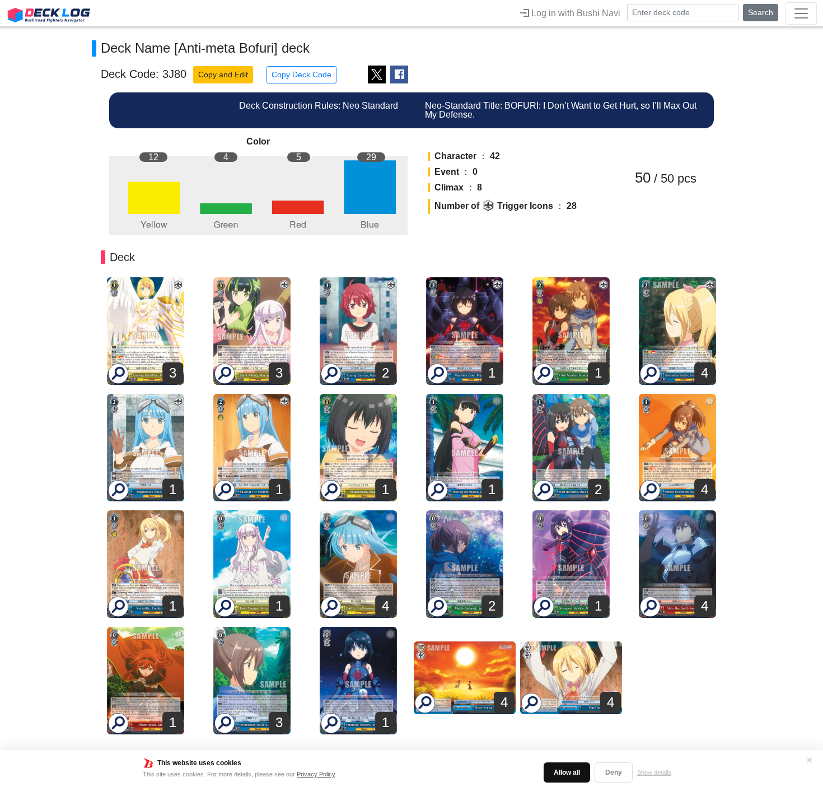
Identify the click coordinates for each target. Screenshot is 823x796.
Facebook (399, 74)
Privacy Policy (316, 774)
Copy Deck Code (301, 74)
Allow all (567, 772)
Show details (654, 772)
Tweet (377, 74)
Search (760, 12)
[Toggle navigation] (801, 13)
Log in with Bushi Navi (574, 13)
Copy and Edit (223, 74)
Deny (613, 772)
